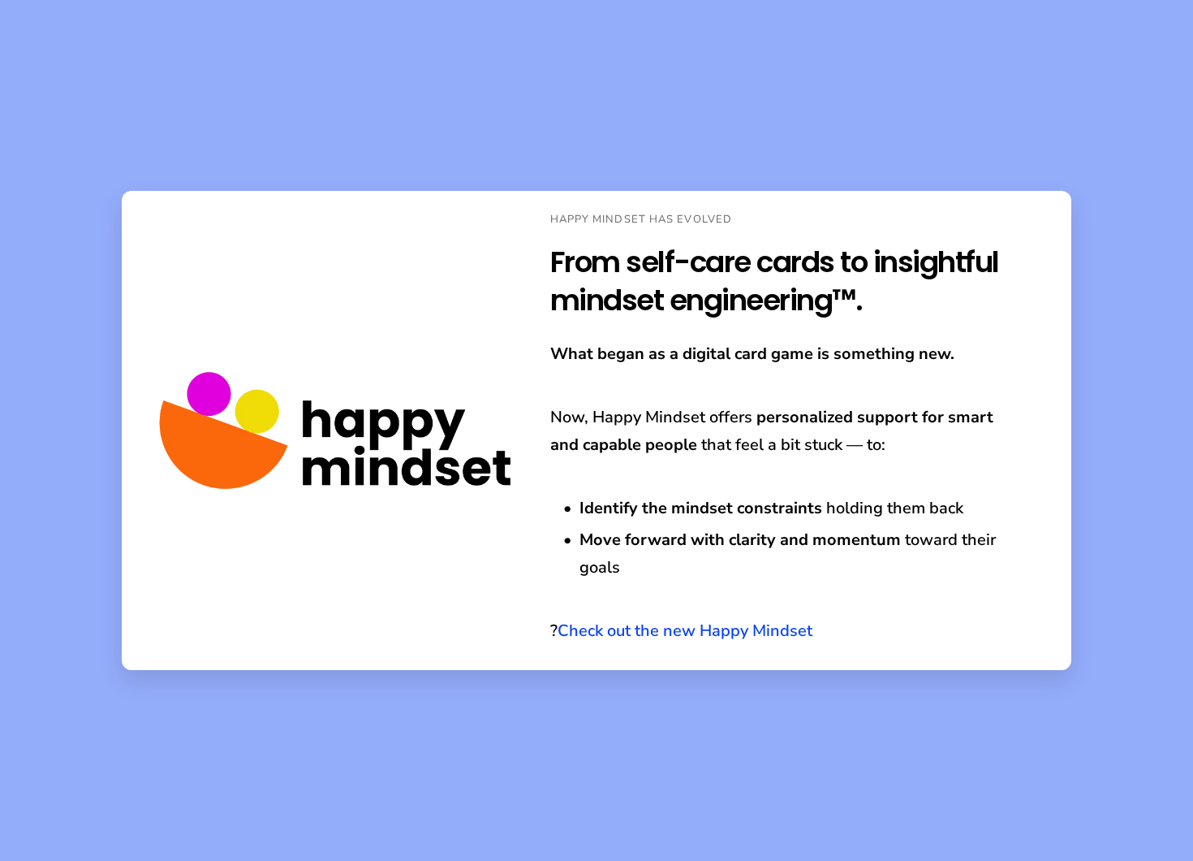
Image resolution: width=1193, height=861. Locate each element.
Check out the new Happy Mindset (685, 631)
